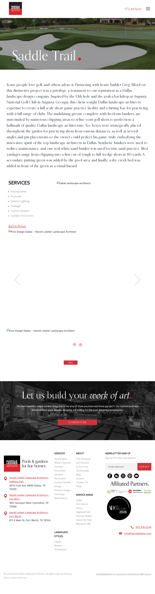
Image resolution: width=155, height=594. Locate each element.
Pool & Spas (60, 458)
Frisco (79, 508)
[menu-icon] (148, 9)
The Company (83, 458)
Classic (57, 541)
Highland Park (83, 512)
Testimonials (82, 470)
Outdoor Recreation (60, 476)
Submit (144, 466)
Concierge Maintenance (60, 496)
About (80, 453)
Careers (80, 478)
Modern (58, 545)
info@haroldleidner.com (137, 533)
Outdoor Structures (60, 468)
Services (59, 453)
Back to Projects (17, 226)
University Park (84, 519)
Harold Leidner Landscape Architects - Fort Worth (29, 514)
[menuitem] (64, 475)
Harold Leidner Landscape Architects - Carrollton (29, 497)
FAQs (79, 486)
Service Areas (84, 494)
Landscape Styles (61, 534)
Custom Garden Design (62, 484)
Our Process (82, 462)
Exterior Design (62, 490)
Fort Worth (82, 504)
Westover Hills (83, 523)
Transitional (60, 549)
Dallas (79, 500)
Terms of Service (18, 577)
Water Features (62, 462)
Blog (78, 474)
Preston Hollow (84, 515)
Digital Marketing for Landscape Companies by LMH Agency (123, 574)
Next (70, 362)
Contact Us (82, 482)
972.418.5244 (133, 9)
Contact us (77, 422)
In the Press (82, 466)
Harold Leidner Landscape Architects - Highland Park (29, 479)
